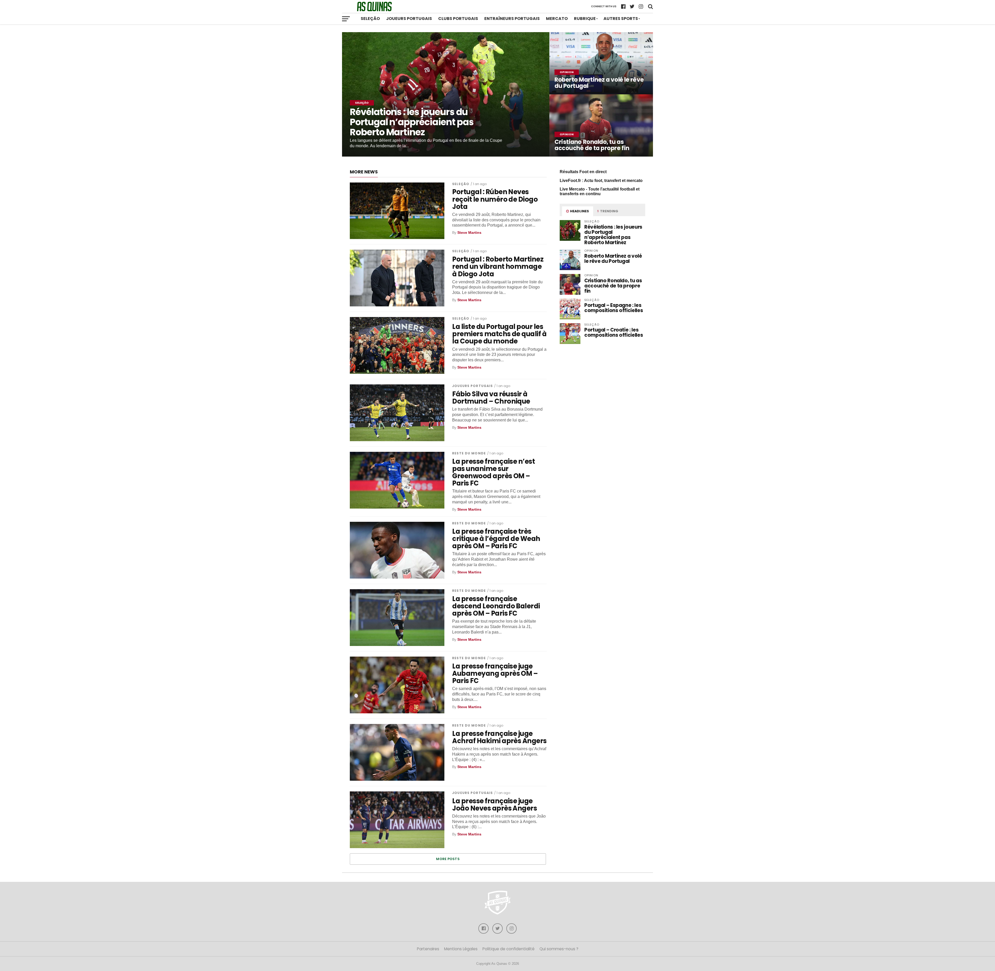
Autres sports (620, 19)
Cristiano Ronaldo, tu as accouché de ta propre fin (613, 285)
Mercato (557, 19)
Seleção (370, 19)
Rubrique (585, 19)
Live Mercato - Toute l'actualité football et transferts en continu (599, 191)
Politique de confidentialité (508, 949)
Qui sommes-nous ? (558, 949)
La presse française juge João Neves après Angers (494, 804)
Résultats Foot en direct (583, 172)
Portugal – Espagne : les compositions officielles (613, 308)
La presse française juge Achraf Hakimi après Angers (499, 737)
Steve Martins (469, 232)
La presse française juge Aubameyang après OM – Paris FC (495, 673)
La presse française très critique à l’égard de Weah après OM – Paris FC (496, 539)
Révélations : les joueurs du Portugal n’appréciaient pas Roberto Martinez (613, 235)
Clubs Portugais (458, 19)
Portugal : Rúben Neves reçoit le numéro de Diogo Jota (495, 199)
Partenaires (428, 949)
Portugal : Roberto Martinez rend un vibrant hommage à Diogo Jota (497, 266)
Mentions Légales (461, 949)
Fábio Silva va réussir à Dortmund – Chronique (491, 397)
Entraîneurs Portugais (512, 19)
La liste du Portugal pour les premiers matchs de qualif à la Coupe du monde (499, 334)
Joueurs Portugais (409, 19)
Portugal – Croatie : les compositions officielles (613, 332)
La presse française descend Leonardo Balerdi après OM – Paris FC (496, 606)
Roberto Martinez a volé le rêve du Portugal (613, 258)
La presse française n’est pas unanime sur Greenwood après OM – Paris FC (493, 472)
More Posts (448, 859)
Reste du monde (469, 453)
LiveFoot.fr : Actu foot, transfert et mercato (601, 180)
